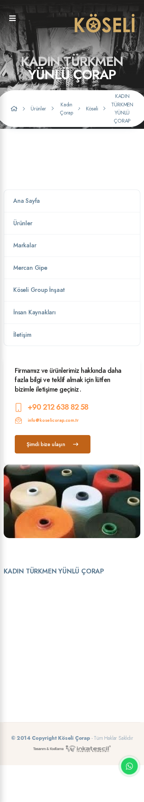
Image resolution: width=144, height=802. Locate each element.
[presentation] (67, 548)
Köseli (92, 108)
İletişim (22, 335)
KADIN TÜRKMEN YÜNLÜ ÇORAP (122, 108)
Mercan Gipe (30, 268)
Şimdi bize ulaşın (46, 444)
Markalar (24, 245)
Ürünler (38, 108)
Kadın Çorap (66, 108)
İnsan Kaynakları (34, 312)
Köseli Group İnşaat (39, 290)
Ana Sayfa (26, 201)
